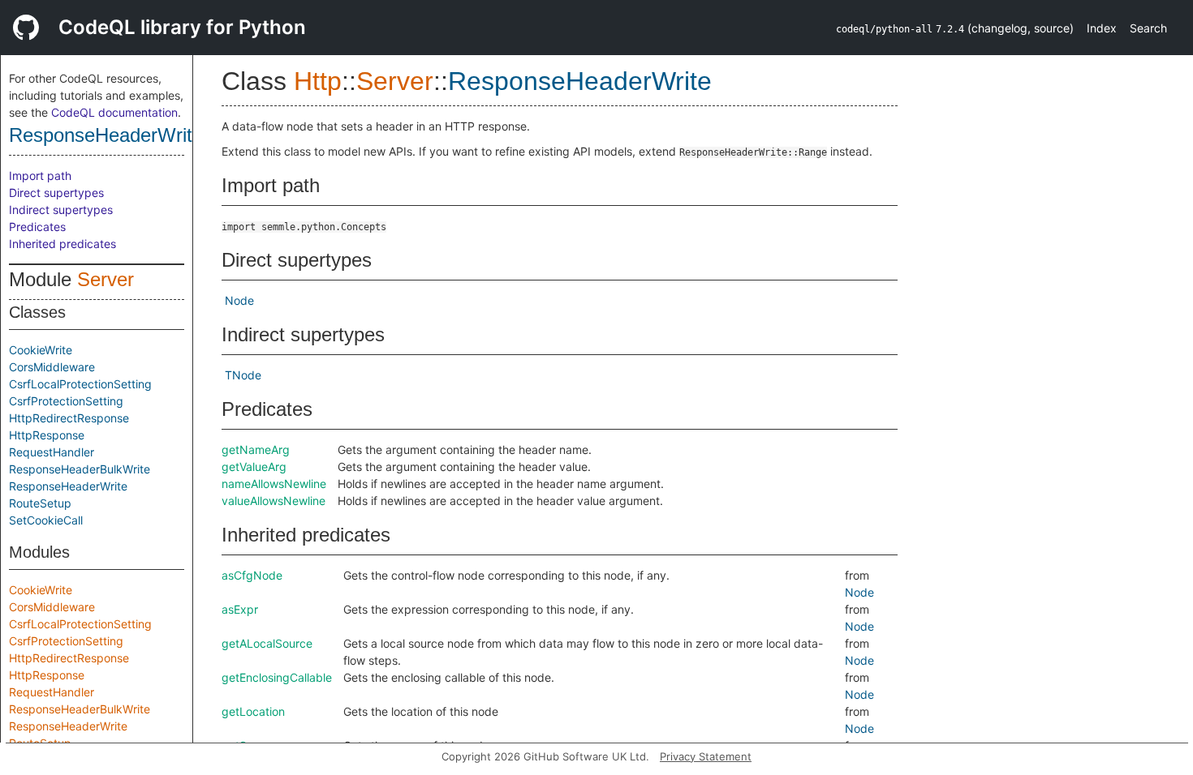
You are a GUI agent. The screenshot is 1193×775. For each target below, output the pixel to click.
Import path (40, 175)
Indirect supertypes (61, 209)
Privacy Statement (706, 756)
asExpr (240, 609)
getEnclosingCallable (277, 677)
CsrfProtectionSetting (66, 401)
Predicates (37, 226)
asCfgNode (252, 575)
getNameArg (256, 449)
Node (239, 300)
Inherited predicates (62, 243)
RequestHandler (51, 452)
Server (105, 279)
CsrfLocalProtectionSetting (80, 384)
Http (318, 81)
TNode (243, 375)
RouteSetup (40, 503)
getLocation (253, 711)
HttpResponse (46, 435)
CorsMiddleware (52, 367)
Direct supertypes (56, 192)
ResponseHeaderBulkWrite (79, 469)
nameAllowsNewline (274, 483)
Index (1102, 28)
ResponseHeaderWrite (106, 135)
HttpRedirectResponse (69, 418)
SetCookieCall (46, 520)
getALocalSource (267, 643)
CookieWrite (40, 350)
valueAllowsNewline (273, 500)
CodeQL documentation (114, 112)
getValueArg (254, 466)
